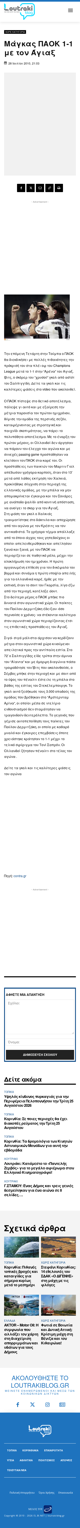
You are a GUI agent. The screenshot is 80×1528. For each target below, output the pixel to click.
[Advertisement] (40, 244)
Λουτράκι (11, 1159)
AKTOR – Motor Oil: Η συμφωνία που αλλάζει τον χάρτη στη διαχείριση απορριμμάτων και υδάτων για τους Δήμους (21, 1338)
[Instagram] (47, 1405)
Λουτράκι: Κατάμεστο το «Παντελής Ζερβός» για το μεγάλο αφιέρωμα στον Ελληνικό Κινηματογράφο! (39, 1168)
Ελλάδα (9, 1321)
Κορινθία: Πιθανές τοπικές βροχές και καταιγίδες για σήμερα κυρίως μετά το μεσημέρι (21, 1275)
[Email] (40, 188)
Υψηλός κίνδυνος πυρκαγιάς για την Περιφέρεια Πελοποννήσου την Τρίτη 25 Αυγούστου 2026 (38, 1101)
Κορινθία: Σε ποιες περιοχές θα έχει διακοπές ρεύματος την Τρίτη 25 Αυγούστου (35, 1123)
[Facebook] (21, 188)
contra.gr (20, 875)
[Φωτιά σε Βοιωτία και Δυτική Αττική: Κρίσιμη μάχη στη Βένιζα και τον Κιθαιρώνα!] (58, 1305)
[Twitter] (32, 1405)
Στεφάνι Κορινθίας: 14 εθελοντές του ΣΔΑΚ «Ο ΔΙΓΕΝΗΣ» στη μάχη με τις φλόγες (58, 1275)
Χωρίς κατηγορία (15, 31)
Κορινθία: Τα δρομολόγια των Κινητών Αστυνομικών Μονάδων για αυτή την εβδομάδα (38, 1145)
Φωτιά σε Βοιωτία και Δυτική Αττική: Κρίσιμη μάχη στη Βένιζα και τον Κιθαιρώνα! (57, 1333)
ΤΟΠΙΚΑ (9, 1092)
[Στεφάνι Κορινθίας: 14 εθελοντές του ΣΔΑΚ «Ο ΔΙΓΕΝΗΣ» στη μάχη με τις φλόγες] (58, 1247)
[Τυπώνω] (59, 188)
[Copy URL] (49, 188)
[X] (30, 188)
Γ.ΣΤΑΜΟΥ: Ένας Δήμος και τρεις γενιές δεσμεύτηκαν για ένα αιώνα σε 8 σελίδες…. (38, 1190)
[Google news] (62, 1405)
